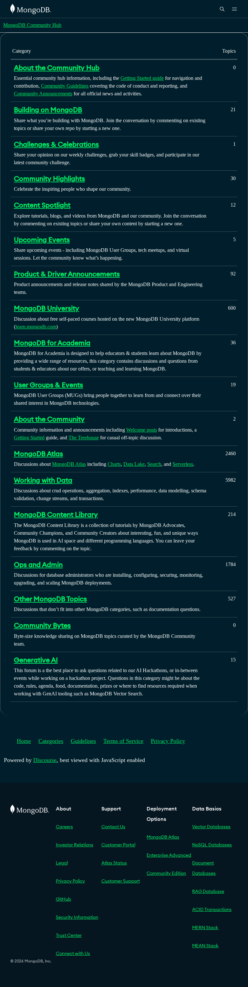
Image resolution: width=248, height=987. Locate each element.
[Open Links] (234, 9)
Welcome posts (141, 430)
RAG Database (208, 891)
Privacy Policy (168, 741)
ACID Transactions (212, 909)
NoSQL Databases (212, 845)
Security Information (77, 917)
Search (154, 464)
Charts (114, 464)
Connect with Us (73, 953)
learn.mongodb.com (36, 326)
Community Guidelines (64, 86)
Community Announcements (43, 93)
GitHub (63, 899)
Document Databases (204, 868)
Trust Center (69, 935)
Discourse (45, 760)
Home (24, 741)
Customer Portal (118, 845)
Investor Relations (74, 845)
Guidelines (83, 741)
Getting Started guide (142, 78)
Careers (64, 827)
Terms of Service (123, 741)
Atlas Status (114, 863)
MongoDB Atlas (69, 464)
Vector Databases (211, 827)
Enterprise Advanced (169, 855)
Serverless (182, 464)
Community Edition (166, 873)
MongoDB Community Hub (32, 25)
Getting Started (29, 437)
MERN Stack (205, 927)
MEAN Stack (205, 946)
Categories (50, 741)
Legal (62, 863)
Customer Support (120, 881)
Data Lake (134, 464)
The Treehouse (83, 437)
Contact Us (113, 827)
